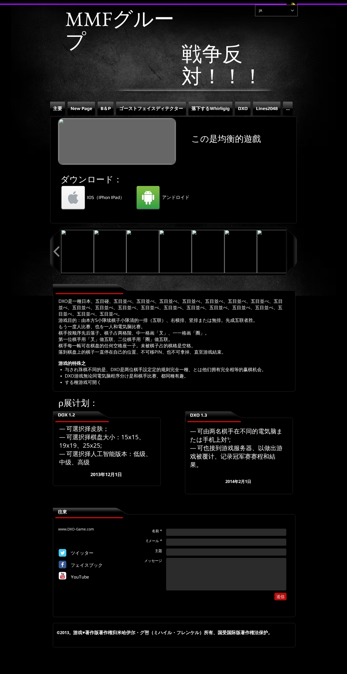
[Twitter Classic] (62, 553)
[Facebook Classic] (62, 564)
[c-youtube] (62, 575)
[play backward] (56, 251)
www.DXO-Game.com (76, 529)
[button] (105, 108)
